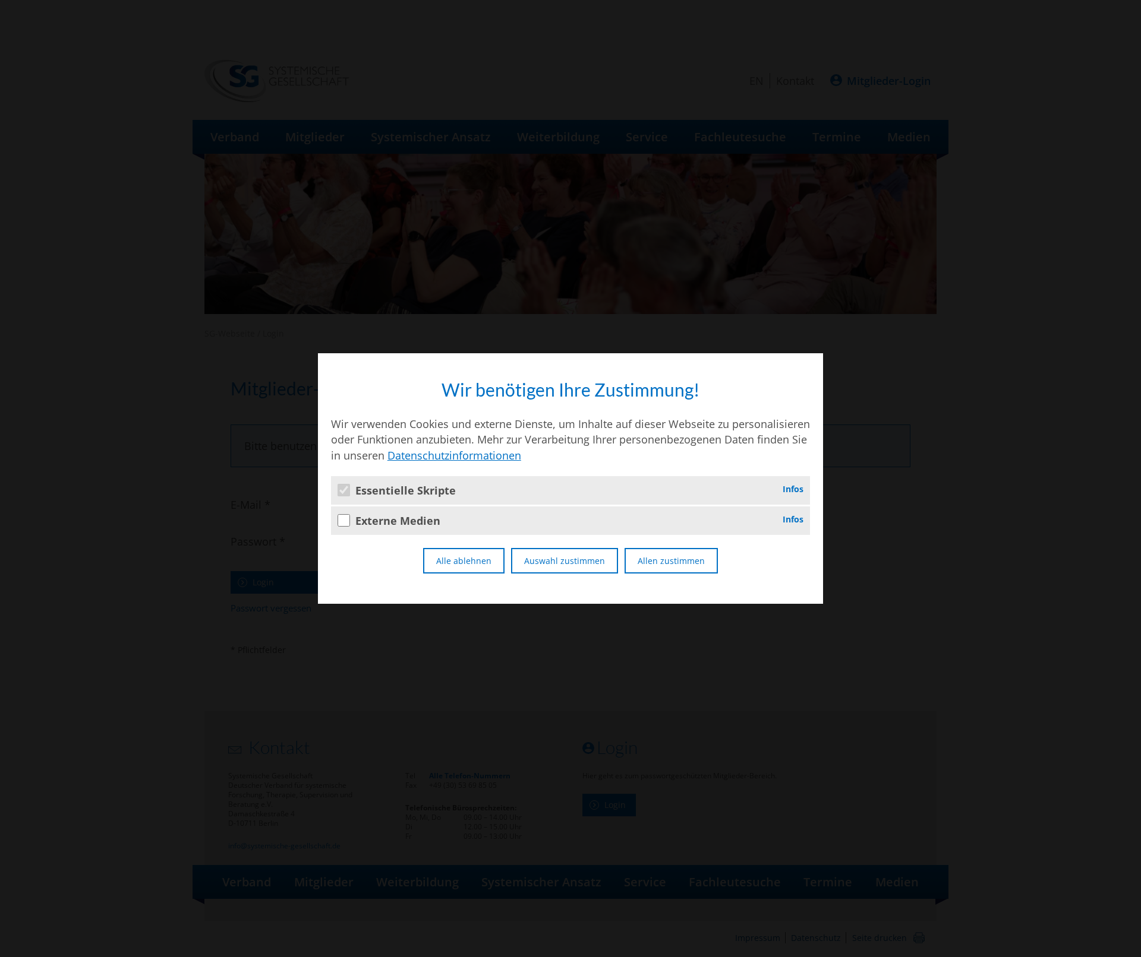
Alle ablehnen (463, 560)
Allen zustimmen (671, 560)
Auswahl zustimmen (564, 560)
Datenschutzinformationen (454, 455)
